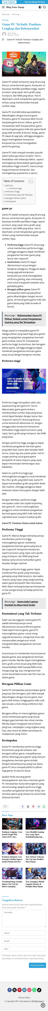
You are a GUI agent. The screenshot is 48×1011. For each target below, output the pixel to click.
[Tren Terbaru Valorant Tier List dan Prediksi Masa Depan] (36, 848)
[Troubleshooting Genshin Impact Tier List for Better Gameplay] (12, 873)
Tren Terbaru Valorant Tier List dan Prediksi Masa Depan (35, 859)
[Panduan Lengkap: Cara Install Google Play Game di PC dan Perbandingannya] (12, 824)
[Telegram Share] (39, 807)
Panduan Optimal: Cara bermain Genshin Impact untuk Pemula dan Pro (12, 859)
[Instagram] (29, 990)
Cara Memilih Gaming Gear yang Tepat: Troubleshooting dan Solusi (35, 834)
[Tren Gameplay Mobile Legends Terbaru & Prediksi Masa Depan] (36, 873)
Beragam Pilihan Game (15, 198)
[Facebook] (9, 990)
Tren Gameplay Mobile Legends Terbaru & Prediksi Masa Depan (35, 884)
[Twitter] (14, 990)
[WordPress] (24, 990)
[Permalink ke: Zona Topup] (4, 34)
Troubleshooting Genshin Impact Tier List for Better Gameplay (12, 884)
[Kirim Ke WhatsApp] (44, 807)
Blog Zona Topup (15, 7)
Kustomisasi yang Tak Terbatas (19, 194)
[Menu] (4, 7)
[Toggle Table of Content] (30, 181)
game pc (9, 185)
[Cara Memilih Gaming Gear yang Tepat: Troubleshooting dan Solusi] (36, 824)
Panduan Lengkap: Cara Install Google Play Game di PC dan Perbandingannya (12, 834)
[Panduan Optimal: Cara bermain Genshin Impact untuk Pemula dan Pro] (12, 848)
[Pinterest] (19, 990)
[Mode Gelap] (40, 7)
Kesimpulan (10, 201)
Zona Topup (12, 33)
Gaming (5, 20)
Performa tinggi (15, 188)
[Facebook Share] (23, 807)
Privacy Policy (24, 998)
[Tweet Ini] (28, 807)
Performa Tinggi (12, 191)
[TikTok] (39, 990)
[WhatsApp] (34, 990)
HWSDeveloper (37, 1001)
